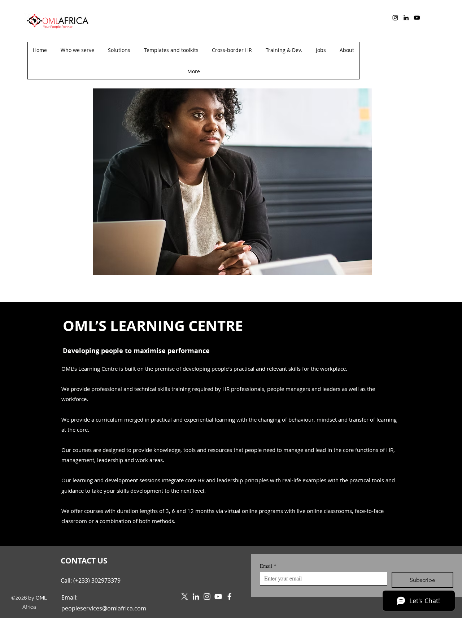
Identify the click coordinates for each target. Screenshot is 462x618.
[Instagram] (395, 17)
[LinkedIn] (406, 17)
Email (268, 566)
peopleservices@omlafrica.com (103, 608)
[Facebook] (229, 596)
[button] (193, 71)
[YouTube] (416, 17)
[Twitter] (184, 596)
